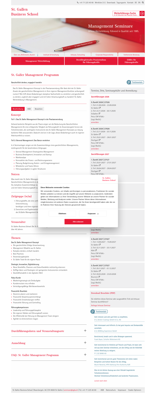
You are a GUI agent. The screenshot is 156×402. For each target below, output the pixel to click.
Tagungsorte (121, 2)
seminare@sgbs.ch (71, 390)
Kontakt (130, 2)
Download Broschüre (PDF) (103, 293)
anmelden (95, 122)
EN (139, 2)
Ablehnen (62, 214)
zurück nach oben (100, 381)
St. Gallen (95, 108)
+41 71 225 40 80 (86, 2)
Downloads (111, 2)
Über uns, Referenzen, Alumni (24, 55)
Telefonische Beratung (131, 55)
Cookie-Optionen (134, 390)
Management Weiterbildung (38, 61)
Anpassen (92, 214)
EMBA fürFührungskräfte (131, 60)
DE (136, 2)
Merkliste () (100, 2)
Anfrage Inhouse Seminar (100, 305)
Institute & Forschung (51, 55)
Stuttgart (95, 140)
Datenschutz (111, 390)
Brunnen (94, 277)
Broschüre (38, 109)
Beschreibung (18, 109)
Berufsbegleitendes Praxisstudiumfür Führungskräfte (91, 60)
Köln (93, 250)
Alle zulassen (78, 222)
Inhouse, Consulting (78, 55)
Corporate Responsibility (104, 55)
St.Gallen (94, 114)
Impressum (122, 390)
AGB (29, 109)
